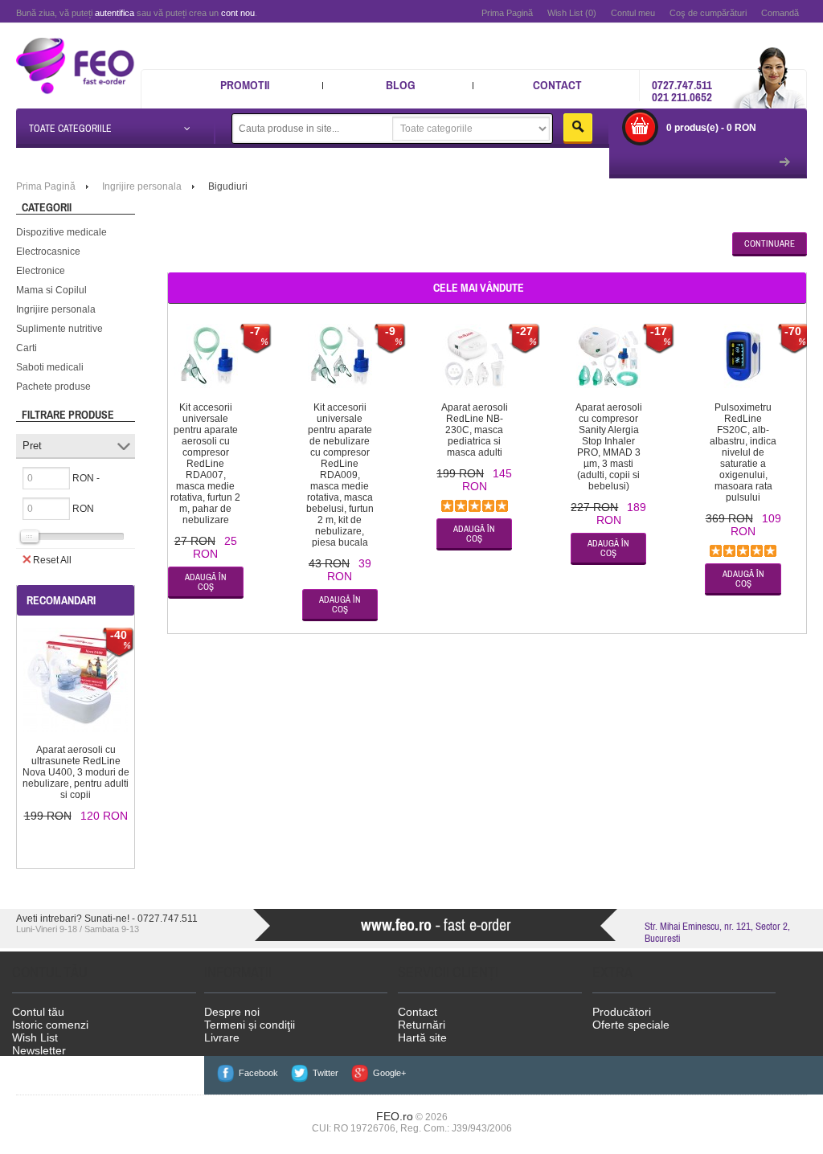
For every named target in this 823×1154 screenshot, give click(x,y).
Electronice (40, 270)
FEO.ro (394, 1116)
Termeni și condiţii (249, 1024)
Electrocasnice (48, 251)
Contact (557, 85)
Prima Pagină (507, 13)
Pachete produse (53, 386)
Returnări (421, 1024)
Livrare (222, 1037)
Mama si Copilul (51, 290)
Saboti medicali (50, 367)
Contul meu (633, 13)
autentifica (114, 13)
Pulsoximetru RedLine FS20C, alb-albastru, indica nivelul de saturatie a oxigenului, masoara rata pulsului (743, 452)
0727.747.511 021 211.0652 (682, 91)
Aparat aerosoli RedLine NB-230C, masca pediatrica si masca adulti (474, 430)
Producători (621, 1011)
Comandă (780, 13)
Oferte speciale (630, 1024)
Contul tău (38, 1011)
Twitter (325, 1073)
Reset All (52, 560)
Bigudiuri (228, 186)
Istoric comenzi (50, 1024)
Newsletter (39, 1050)
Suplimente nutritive (59, 328)
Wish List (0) (571, 13)
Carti (26, 348)
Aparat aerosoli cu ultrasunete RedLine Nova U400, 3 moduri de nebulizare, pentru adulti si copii (76, 772)
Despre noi (232, 1011)
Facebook (258, 1073)
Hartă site (422, 1037)
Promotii (244, 85)
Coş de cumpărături (708, 13)
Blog (401, 85)
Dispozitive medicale (61, 232)
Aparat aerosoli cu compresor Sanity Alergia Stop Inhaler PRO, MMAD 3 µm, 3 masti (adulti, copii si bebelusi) (608, 447)
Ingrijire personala (56, 309)
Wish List (35, 1037)
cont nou (238, 13)
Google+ (389, 1073)
